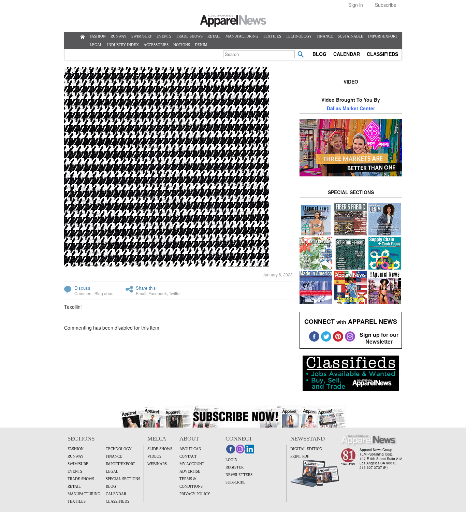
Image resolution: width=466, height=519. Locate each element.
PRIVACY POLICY (194, 494)
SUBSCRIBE (235, 482)
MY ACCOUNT (191, 464)
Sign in (355, 4)
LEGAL (96, 45)
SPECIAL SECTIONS (123, 479)
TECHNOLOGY (299, 36)
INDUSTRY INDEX (123, 45)
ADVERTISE (189, 471)
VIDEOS (154, 456)
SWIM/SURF (141, 36)
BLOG (319, 54)
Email (141, 293)
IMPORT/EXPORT (382, 36)
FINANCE (325, 36)
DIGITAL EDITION (306, 449)
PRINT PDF (299, 456)
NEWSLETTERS (238, 475)
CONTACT (188, 456)
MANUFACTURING (241, 36)
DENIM (201, 45)
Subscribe (385, 4)
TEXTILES (272, 36)
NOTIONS (181, 45)
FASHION (98, 36)
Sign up (370, 334)
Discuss (82, 288)
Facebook (157, 293)
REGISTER (234, 467)
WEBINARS (157, 464)
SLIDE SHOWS (159, 449)
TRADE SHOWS (189, 36)
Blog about (104, 293)
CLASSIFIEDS (382, 54)
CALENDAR (346, 54)
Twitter (175, 293)
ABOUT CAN (190, 449)
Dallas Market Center (351, 108)
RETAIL (214, 36)
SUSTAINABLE (350, 36)
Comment (83, 293)
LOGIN (231, 460)
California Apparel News (233, 21)
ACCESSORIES (156, 45)
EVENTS (164, 36)
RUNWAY (119, 36)
